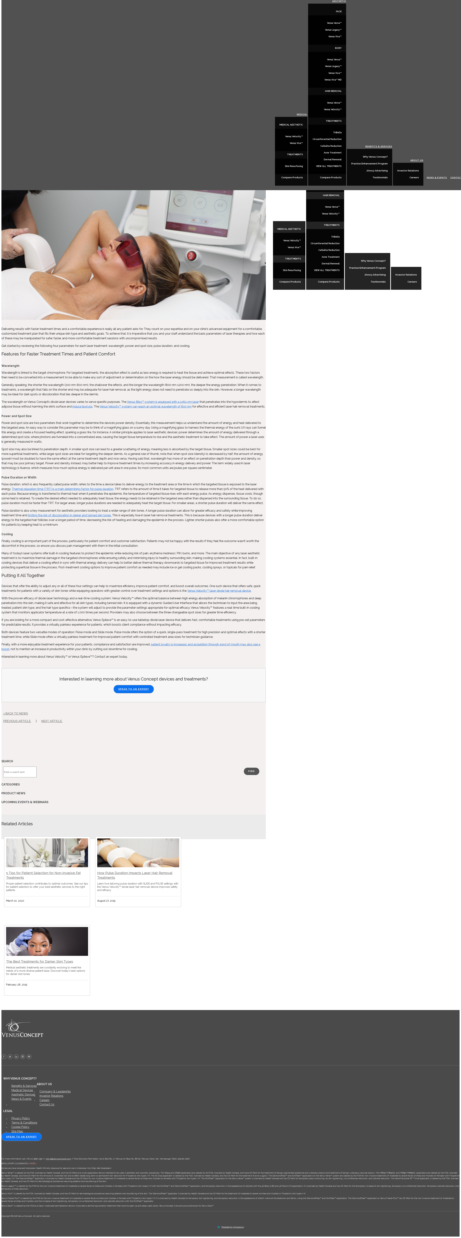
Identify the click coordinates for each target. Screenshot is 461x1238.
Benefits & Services (376, 250)
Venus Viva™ (294, 247)
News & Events (435, 282)
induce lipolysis (82, 406)
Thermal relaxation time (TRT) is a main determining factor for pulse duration (62, 489)
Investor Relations (406, 274)
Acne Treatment (331, 257)
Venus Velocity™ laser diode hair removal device (219, 590)
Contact (453, 282)
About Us (414, 264)
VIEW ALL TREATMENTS (327, 270)
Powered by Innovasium (232, 1227)
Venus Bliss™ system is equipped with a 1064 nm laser (163, 402)
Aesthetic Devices (23, 1094)
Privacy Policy (20, 1118)
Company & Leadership (55, 1091)
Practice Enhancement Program (367, 268)
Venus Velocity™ (292, 240)
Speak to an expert (21, 1137)
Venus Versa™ (332, 207)
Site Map (17, 1131)
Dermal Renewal (331, 263)
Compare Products (290, 281)
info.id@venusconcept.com (58, 1159)
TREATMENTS (293, 258)
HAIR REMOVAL (331, 195)
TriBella (335, 237)
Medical (300, 218)
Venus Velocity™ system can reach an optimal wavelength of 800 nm (146, 406)
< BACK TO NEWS (15, 713)
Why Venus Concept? (373, 260)
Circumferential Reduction (325, 243)
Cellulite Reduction (329, 250)
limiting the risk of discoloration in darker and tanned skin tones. (69, 515)
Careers (412, 281)
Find (251, 771)
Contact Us (46, 1104)
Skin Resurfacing (292, 270)
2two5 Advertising (375, 274)
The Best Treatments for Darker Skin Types (39, 961)
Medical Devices (22, 1090)
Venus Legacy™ (333, 30)
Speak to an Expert (133, 689)
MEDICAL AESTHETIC (289, 229)
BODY (338, 48)
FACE (339, 11)
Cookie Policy (20, 1127)
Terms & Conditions (24, 1122)
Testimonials (378, 281)
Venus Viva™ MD (333, 80)
